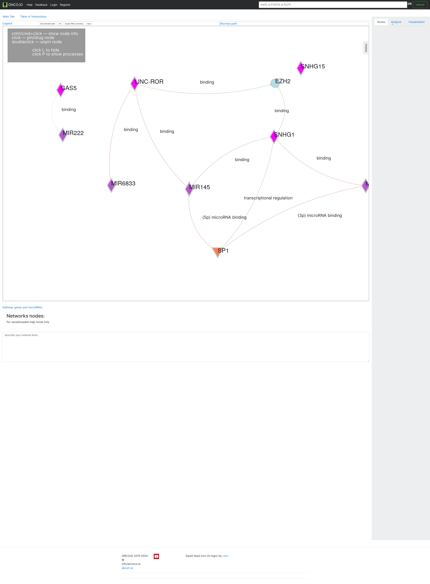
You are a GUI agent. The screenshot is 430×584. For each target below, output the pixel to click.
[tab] (294, 24)
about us (127, 568)
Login (53, 4)
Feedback (41, 4)
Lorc (225, 555)
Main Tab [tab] (8, 16)
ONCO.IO (15, 5)
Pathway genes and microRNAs (22, 307)
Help (30, 4)
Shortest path (228, 23)
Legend (7, 23)
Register (65, 4)
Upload (420, 4)
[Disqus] (186, 412)
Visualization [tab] (416, 22)
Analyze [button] (396, 22)
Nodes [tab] (381, 22)
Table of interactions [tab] (33, 16)
